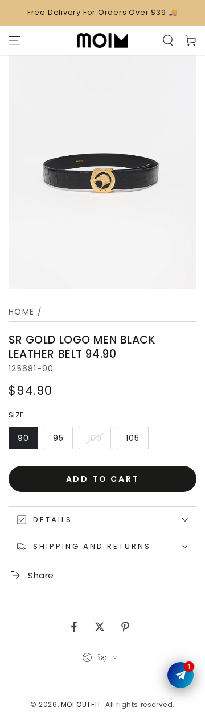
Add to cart (103, 479)
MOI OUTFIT (81, 704)
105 (133, 438)
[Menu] (14, 40)
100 (95, 438)
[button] (168, 40)
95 (58, 438)
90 (23, 438)
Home (21, 311)
